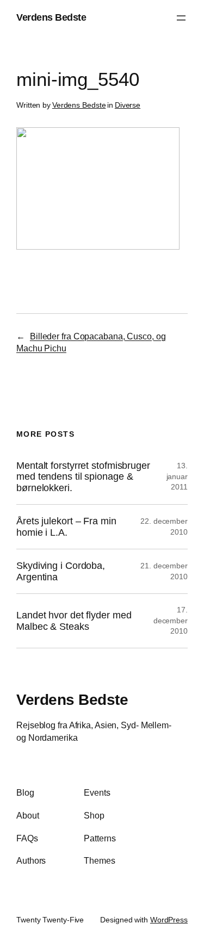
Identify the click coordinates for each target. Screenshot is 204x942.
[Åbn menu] (181, 17)
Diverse (127, 105)
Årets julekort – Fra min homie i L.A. (66, 526)
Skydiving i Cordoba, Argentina (60, 571)
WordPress (169, 919)
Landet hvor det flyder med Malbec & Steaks (73, 620)
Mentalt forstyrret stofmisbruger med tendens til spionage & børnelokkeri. (83, 476)
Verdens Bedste (51, 17)
